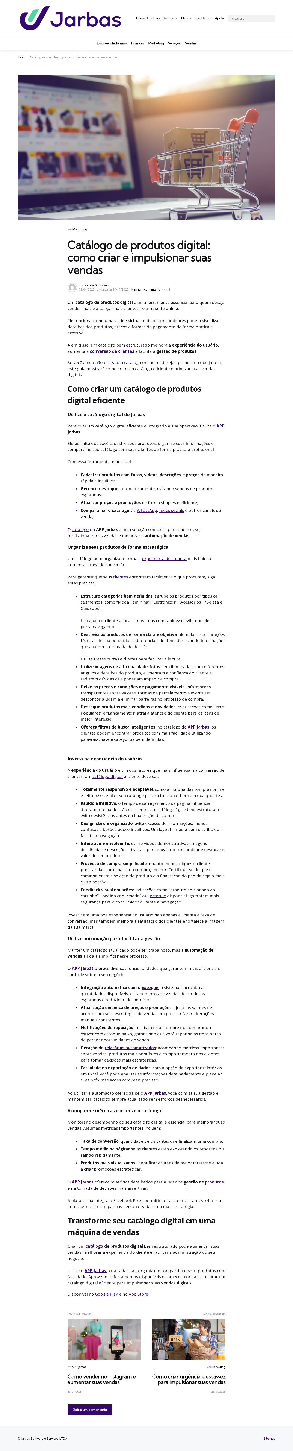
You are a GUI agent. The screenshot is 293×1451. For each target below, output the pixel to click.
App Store (138, 1294)
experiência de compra (164, 558)
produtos (214, 1182)
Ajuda (219, 18)
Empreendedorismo (112, 43)
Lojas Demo (201, 18)
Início (21, 57)
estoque (158, 896)
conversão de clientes (112, 351)
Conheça (154, 18)
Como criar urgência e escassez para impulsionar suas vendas (188, 1379)
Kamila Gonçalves (96, 285)
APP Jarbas (198, 727)
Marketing (156, 43)
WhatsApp (147, 510)
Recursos (170, 18)
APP (220, 426)
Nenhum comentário (146, 289)
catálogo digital (107, 776)
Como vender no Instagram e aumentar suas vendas (102, 1379)
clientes (120, 577)
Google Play (106, 1294)
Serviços (174, 43)
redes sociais (171, 510)
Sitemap (269, 1438)
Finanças (137, 43)
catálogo (80, 529)
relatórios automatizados (130, 1048)
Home (140, 18)
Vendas (190, 43)
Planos (186, 18)
